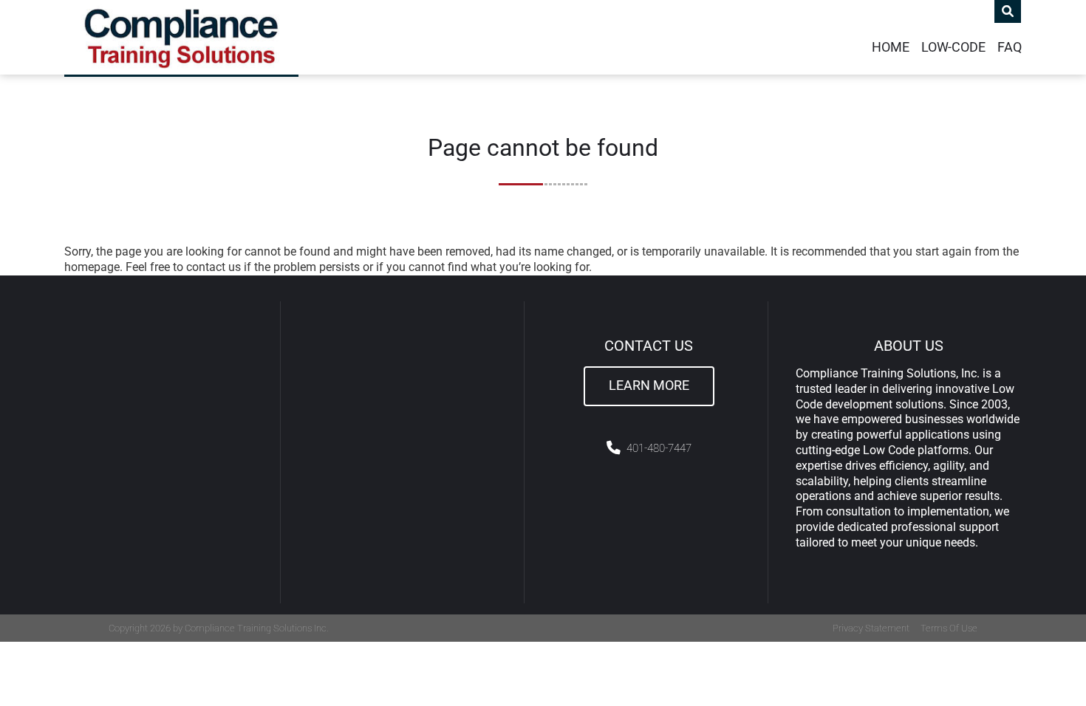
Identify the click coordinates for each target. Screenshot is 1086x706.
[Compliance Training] (181, 37)
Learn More (649, 385)
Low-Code (953, 47)
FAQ (1009, 47)
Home (890, 47)
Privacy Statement (871, 628)
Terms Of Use (949, 628)
